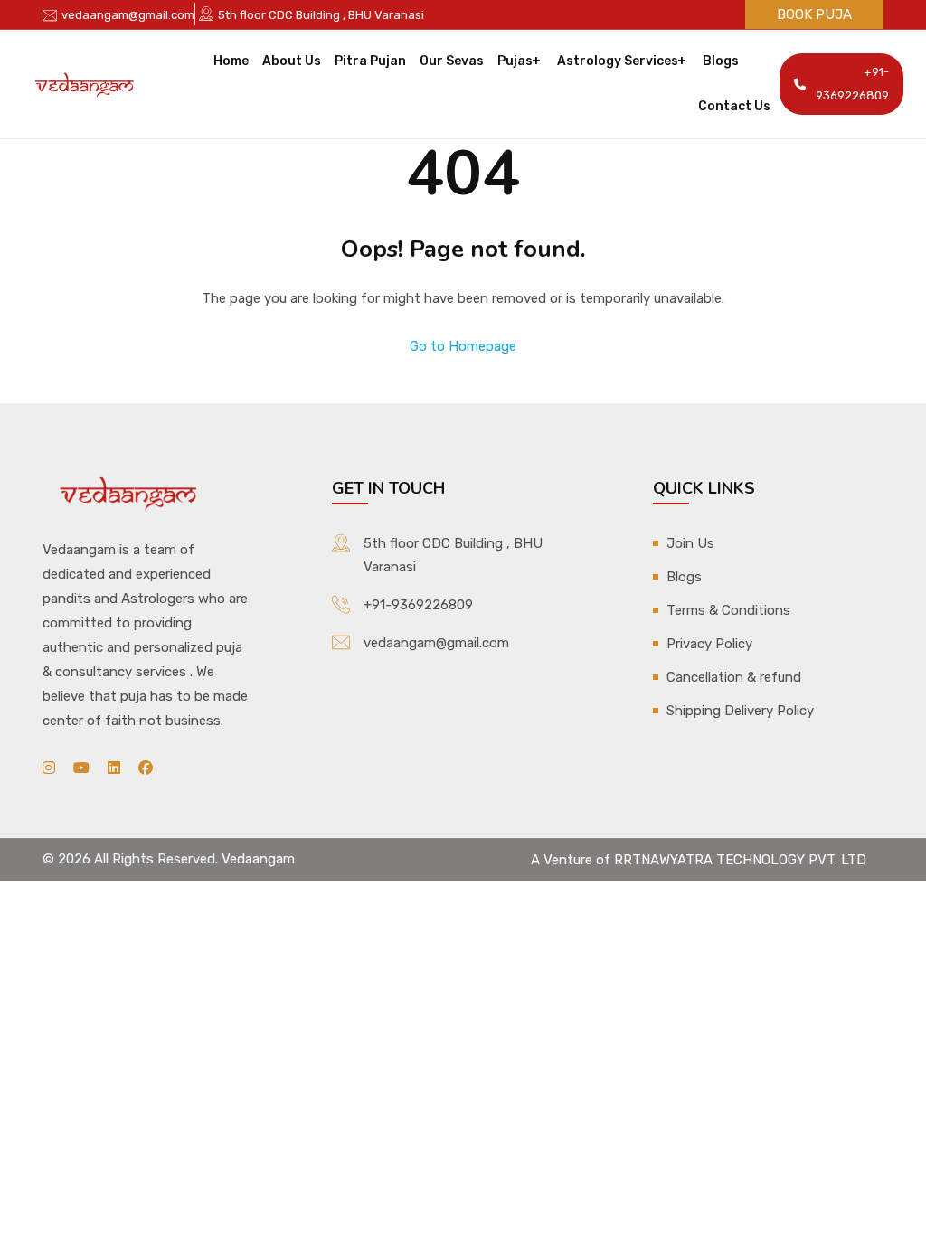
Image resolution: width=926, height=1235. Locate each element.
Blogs (721, 61)
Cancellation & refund (733, 677)
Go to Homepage (463, 346)
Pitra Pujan (370, 61)
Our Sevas (452, 61)
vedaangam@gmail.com (127, 15)
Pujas (515, 61)
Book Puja (814, 14)
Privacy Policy (709, 644)
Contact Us (734, 106)
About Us (291, 61)
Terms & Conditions (728, 610)
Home (231, 61)
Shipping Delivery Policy (740, 710)
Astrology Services (617, 61)
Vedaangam (258, 859)
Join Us (690, 543)
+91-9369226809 (852, 83)
